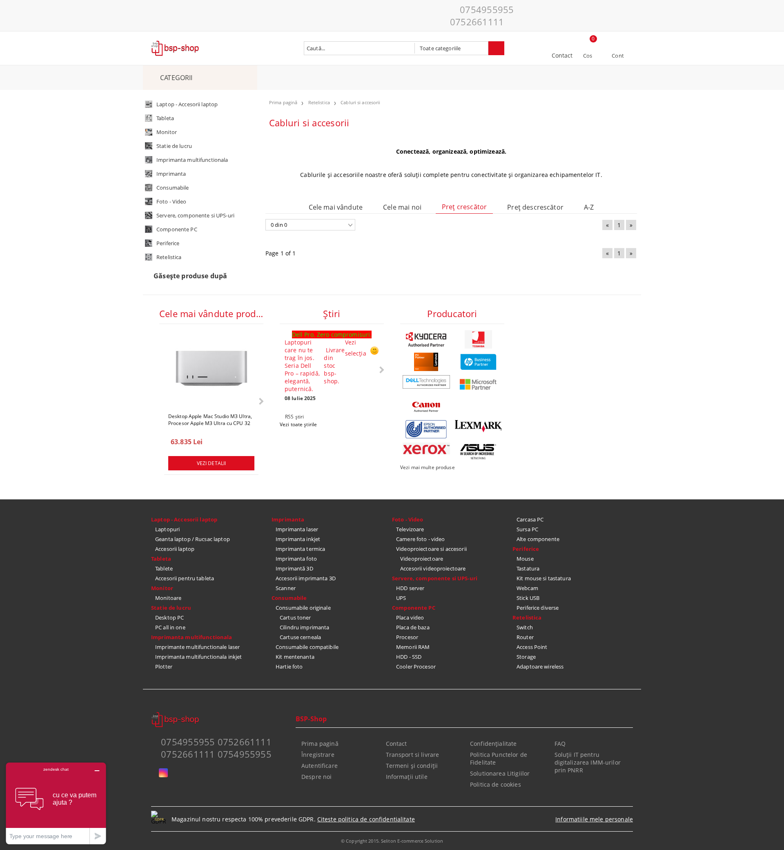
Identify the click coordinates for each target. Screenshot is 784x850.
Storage (526, 656)
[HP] (478, 362)
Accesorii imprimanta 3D (306, 578)
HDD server (410, 588)
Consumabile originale (303, 607)
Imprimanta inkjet (298, 539)
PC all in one (170, 627)
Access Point (532, 647)
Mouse (525, 558)
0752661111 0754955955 (216, 754)
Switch (525, 627)
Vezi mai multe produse (427, 467)
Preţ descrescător (535, 207)
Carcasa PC (530, 519)
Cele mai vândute (336, 207)
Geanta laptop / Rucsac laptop (192, 539)
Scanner (286, 588)
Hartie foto (289, 666)
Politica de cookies (495, 784)
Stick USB (528, 598)
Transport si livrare (412, 754)
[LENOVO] (426, 362)
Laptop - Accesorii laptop (184, 519)
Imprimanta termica (300, 548)
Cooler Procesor (416, 666)
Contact (562, 55)
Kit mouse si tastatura (544, 578)
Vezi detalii (211, 463)
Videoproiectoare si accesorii (431, 548)
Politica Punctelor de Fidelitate (498, 758)
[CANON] (426, 407)
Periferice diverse (538, 607)
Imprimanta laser (297, 529)
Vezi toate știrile (298, 424)
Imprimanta (288, 519)
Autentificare (319, 765)
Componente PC (413, 607)
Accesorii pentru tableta (184, 578)
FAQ (560, 743)
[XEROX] (426, 448)
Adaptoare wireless (540, 666)
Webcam (527, 588)
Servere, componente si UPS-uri (434, 578)
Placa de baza (413, 627)
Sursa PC (527, 529)
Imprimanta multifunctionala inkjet (198, 656)
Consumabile (289, 598)
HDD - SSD (408, 656)
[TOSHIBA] (478, 339)
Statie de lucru (171, 607)
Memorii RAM (413, 647)
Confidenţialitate (493, 743)
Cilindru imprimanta (304, 627)
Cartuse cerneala (300, 637)
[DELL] (426, 382)
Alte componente (538, 539)
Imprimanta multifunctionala (191, 637)
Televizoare (410, 529)
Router (525, 637)
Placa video (410, 617)
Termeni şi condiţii (412, 765)
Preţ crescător (464, 206)
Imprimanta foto (296, 558)
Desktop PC (169, 617)
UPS (401, 598)
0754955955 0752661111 (482, 15)
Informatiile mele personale (594, 819)
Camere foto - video (420, 539)
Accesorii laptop (174, 548)
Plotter (163, 666)
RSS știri (294, 416)
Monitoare (168, 598)
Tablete (164, 568)
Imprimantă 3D (294, 568)
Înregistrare (317, 754)
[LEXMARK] (478, 426)
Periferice (525, 548)
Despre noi (316, 777)
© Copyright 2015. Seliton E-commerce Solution (392, 841)
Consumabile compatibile (307, 647)
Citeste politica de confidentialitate (366, 819)
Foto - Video (407, 519)
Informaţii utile (407, 777)
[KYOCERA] (426, 339)
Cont (618, 55)
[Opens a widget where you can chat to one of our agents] (56, 803)
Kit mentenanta (295, 656)
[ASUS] (478, 452)
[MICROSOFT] (478, 384)
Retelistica (526, 617)
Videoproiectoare (421, 558)
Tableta (161, 558)
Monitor (162, 588)
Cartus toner (295, 617)
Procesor (407, 637)
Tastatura (528, 568)
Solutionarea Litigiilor (500, 773)
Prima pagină (320, 743)
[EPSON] (426, 429)
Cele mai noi (402, 207)
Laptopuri (167, 529)
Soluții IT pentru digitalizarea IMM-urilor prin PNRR (588, 762)
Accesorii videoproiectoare (433, 568)
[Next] (260, 401)
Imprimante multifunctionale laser (197, 647)
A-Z (589, 207)
